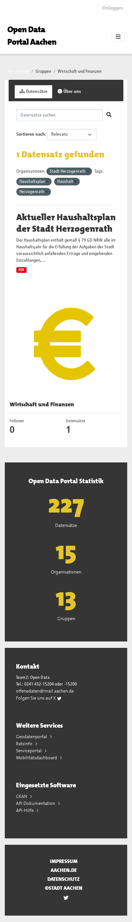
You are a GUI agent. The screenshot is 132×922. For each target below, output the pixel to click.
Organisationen (66, 572)
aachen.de (64, 870)
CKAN (22, 796)
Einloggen (112, 8)
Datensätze (36, 91)
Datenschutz (63, 879)
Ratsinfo (24, 743)
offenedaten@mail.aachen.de (45, 691)
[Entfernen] (88, 171)
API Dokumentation (36, 803)
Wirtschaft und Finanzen (80, 71)
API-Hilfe (25, 810)
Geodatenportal (32, 736)
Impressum (64, 861)
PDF (21, 270)
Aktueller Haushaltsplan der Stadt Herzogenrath (66, 223)
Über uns (71, 91)
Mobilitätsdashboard (37, 758)
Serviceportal (29, 750)
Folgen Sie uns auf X (36, 698)
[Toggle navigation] (118, 37)
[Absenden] (109, 115)
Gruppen (43, 71)
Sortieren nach (30, 134)
